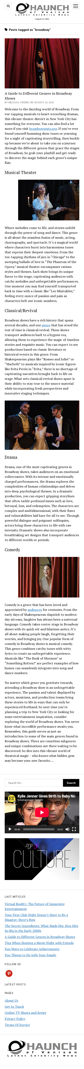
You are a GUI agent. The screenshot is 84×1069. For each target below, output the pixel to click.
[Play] (10, 829)
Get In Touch (14, 1006)
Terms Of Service (17, 1025)
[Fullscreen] (74, 829)
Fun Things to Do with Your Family (30, 955)
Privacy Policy (15, 1018)
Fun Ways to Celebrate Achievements (32, 949)
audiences (35, 609)
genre (46, 325)
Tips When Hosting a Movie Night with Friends (39, 943)
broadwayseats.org (43, 128)
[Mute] (67, 829)
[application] (42, 812)
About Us (11, 1000)
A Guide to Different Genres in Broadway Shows (38, 96)
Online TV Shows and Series (25, 1012)
